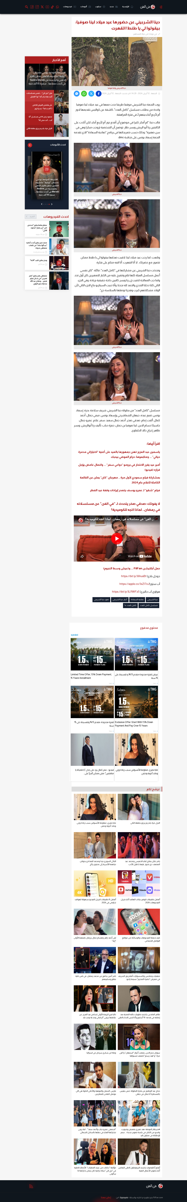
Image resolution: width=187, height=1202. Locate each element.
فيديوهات (67, 6)
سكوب (98, 6)
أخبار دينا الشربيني (119, 599)
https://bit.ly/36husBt (133, 576)
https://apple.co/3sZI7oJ (134, 583)
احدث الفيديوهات (49, 216)
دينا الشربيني (152, 599)
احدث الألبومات (58, 144)
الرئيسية (125, 6)
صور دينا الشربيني (101, 599)
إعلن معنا (106, 1197)
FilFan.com (158, 1197)
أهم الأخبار (59, 60)
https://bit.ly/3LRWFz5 (125, 591)
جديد (112, 6)
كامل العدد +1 (130, 605)
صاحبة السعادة (137, 599)
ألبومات (83, 6)
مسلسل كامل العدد (149, 605)
